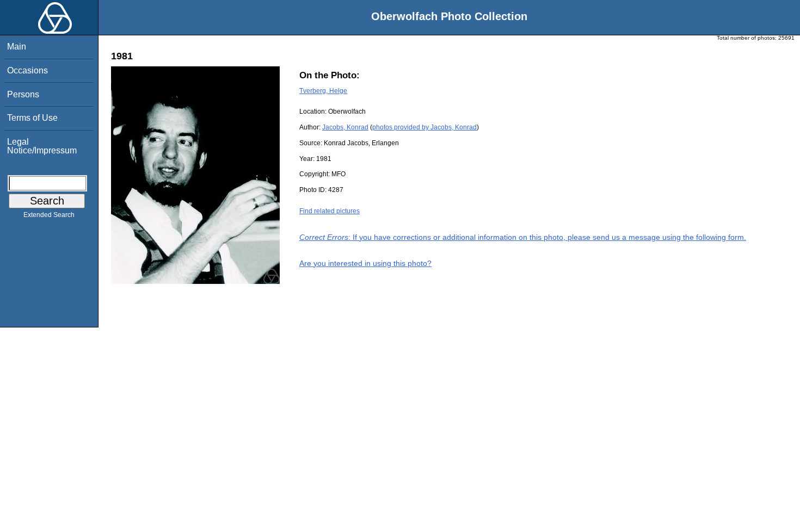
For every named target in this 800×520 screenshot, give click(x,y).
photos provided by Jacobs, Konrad (424, 127)
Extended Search (49, 215)
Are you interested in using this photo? (365, 263)
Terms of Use (32, 117)
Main (16, 46)
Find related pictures (329, 211)
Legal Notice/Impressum (42, 146)
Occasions (27, 70)
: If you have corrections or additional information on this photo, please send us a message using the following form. (522, 237)
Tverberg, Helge (323, 91)
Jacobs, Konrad (345, 127)
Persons (23, 94)
